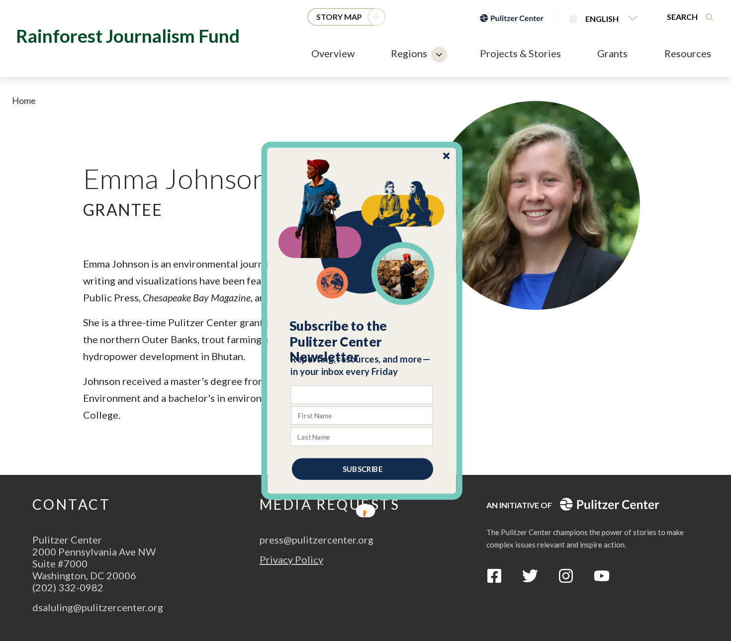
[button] (362, 341)
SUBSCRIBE (362, 468)
